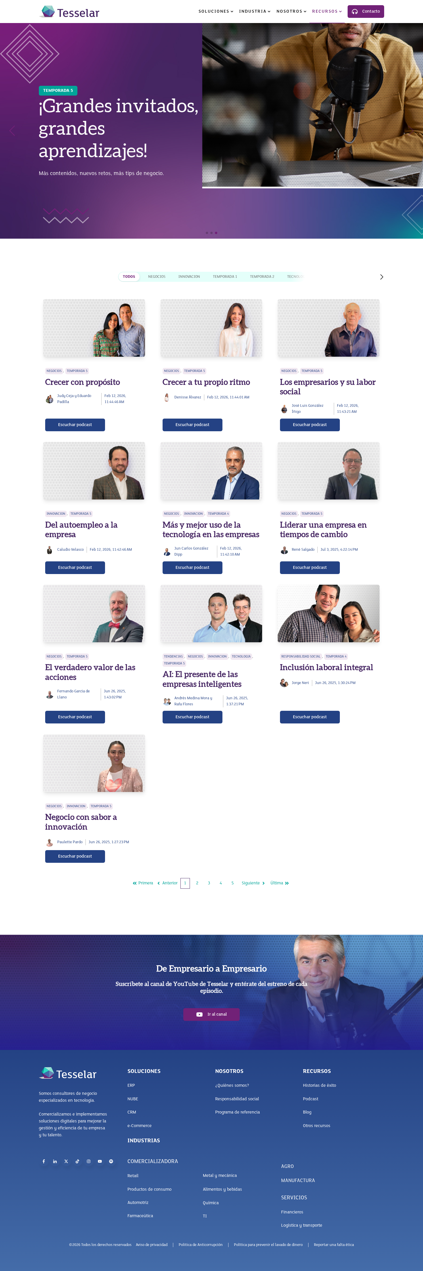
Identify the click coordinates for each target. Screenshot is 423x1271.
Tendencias (173, 656)
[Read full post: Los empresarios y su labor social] (328, 328)
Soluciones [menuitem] (214, 11)
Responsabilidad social (301, 656)
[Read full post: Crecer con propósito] (94, 328)
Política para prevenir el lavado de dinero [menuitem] (268, 1245)
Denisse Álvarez (187, 397)
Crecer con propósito (82, 382)
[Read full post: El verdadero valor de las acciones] (94, 613)
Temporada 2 (262, 277)
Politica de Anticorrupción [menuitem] (201, 1245)
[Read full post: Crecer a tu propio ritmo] (211, 328)
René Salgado (303, 550)
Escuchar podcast (75, 425)
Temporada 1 (225, 277)
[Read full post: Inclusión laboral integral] (328, 613)
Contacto (371, 11)
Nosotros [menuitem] (289, 11)
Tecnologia (298, 277)
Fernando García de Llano (73, 694)
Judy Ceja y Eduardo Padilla (74, 399)
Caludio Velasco (70, 550)
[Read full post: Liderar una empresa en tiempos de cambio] (328, 471)
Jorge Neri (300, 683)
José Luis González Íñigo (307, 409)
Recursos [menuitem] (325, 11)
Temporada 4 (218, 514)
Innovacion (189, 277)
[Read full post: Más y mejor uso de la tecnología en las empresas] (211, 471)
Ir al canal (217, 1014)
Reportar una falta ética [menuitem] (334, 1245)
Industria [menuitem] (252, 11)
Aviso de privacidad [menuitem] (151, 1245)
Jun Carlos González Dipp (191, 551)
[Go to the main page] (69, 11)
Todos (129, 277)
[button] (207, 233)
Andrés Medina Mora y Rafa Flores (193, 701)
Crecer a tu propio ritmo (206, 382)
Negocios (156, 277)
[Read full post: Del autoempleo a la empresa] (94, 471)
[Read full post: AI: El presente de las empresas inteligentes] (211, 613)
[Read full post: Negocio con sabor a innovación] (94, 763)
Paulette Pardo (70, 842)
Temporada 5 (77, 371)
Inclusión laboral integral (326, 668)
